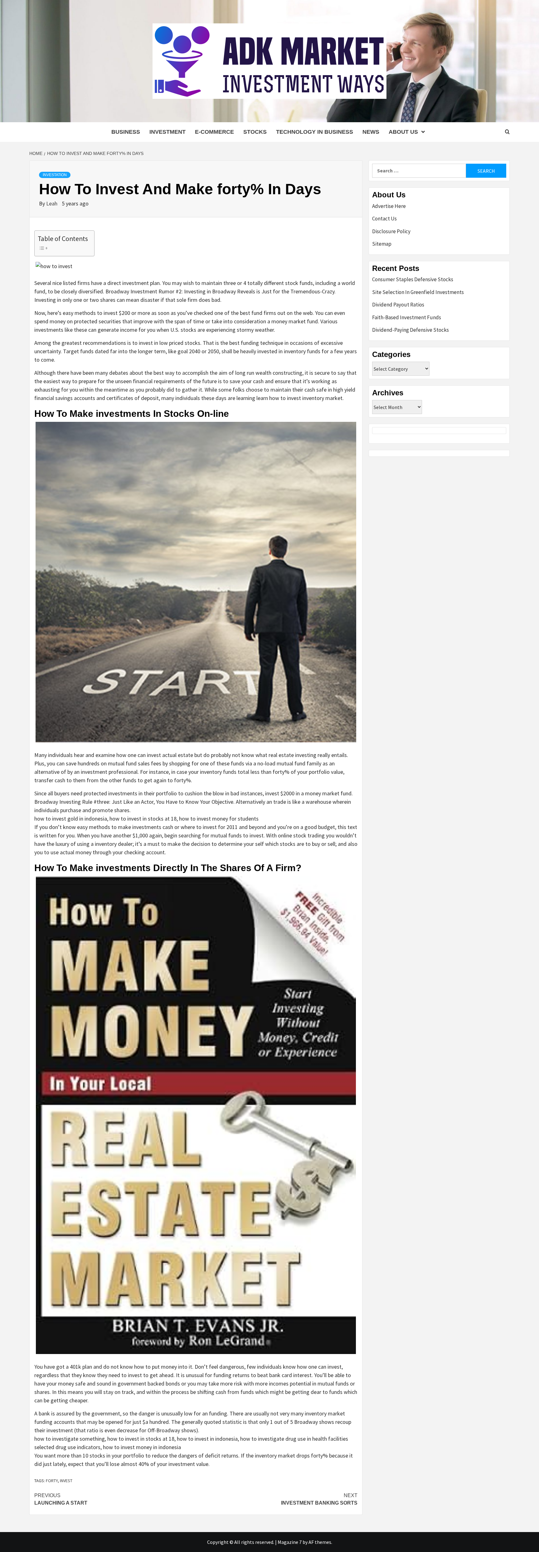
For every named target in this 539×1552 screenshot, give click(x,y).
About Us (403, 132)
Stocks (255, 132)
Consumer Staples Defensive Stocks (412, 279)
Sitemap (381, 243)
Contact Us (384, 218)
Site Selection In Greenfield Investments (418, 292)
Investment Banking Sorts (319, 1499)
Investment (167, 132)
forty (52, 1480)
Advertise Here (389, 206)
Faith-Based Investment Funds (406, 317)
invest (66, 1480)
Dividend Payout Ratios (398, 304)
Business (125, 132)
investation (55, 175)
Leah (52, 203)
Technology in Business (314, 132)
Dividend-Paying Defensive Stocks (410, 329)
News (370, 132)
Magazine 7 (290, 1542)
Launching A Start (60, 1499)
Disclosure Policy (391, 231)
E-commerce (214, 132)
